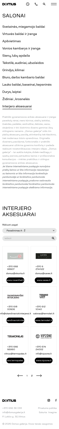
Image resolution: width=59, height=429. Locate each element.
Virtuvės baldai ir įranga (19, 34)
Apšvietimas (11, 41)
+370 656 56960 (12, 348)
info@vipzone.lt (44, 353)
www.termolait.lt (43, 320)
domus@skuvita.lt (15, 273)
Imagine (52, 412)
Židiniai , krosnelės (16, 99)
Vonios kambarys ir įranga (21, 48)
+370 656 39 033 (12, 408)
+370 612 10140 (40, 308)
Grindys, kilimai (13, 70)
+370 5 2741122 (40, 268)
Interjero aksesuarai (17, 106)
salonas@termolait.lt (43, 313)
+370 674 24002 (41, 348)
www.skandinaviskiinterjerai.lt (15, 320)
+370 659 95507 (12, 268)
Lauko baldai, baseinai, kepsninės (27, 84)
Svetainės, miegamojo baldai (23, 26)
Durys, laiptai (11, 92)
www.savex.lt (44, 280)
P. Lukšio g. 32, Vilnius (13, 416)
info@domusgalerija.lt (13, 412)
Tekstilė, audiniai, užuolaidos (23, 63)
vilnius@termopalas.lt (15, 353)
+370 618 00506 (12, 308)
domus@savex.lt (43, 273)
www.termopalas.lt (15, 360)
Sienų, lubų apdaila (16, 55)
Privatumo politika (47, 408)
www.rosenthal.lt (15, 280)
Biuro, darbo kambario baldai (23, 77)
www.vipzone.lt (43, 360)
